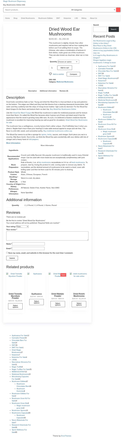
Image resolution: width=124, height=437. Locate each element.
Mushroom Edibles (45, 18)
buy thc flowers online (98, 328)
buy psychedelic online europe (27, 331)
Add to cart (65, 68)
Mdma (83, 18)
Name (9, 244)
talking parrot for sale (48, 331)
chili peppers (33, 139)
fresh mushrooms (78, 162)
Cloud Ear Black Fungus (22, 113)
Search (96, 25)
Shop (15, 18)
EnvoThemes (66, 436)
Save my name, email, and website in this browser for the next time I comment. (40, 253)
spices (43, 134)
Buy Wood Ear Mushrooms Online (63, 109)
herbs (49, 134)
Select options (15, 306)
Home (7, 18)
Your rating (11, 227)
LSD (76, 18)
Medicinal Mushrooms (65, 82)
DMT (58, 18)
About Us (93, 18)
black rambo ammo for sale (67, 331)
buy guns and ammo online (89, 331)
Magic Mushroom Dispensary (14, 1)
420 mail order (83, 328)
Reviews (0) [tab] (64, 91)
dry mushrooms (45, 162)
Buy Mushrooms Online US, (45, 328)
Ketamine (67, 18)
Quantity (53, 62)
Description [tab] (32, 91)
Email (9, 248)
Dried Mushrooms (28, 18)
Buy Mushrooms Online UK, (66, 328)
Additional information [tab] (48, 91)
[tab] (47, 143)
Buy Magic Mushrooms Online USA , (20, 328)
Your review (11, 230)
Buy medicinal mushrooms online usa (57, 131)
